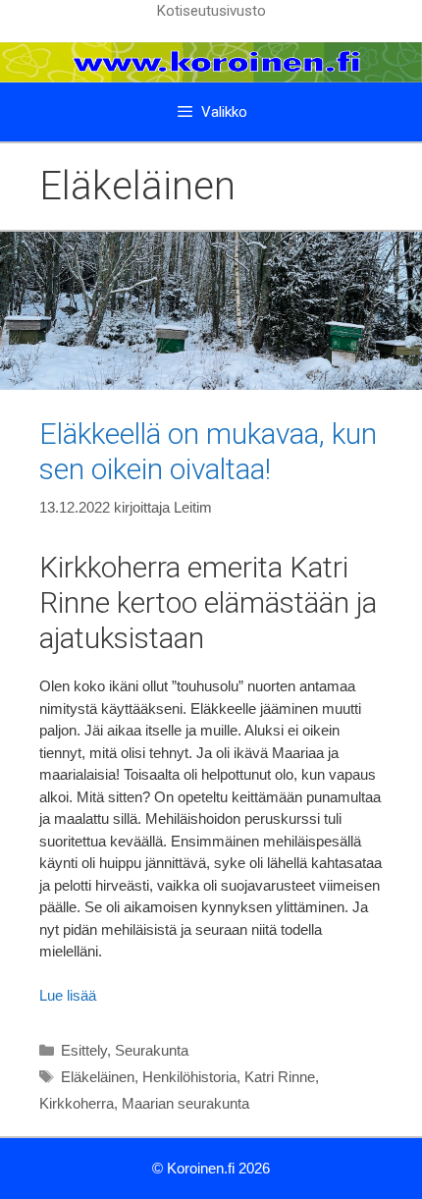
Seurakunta (151, 1050)
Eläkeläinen (97, 1076)
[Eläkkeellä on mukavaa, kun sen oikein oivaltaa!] (211, 384)
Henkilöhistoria (189, 1076)
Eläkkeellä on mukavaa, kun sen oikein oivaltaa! (208, 451)
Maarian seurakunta (185, 1103)
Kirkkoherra (76, 1103)
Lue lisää (67, 995)
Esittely (84, 1050)
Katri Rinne (279, 1076)
